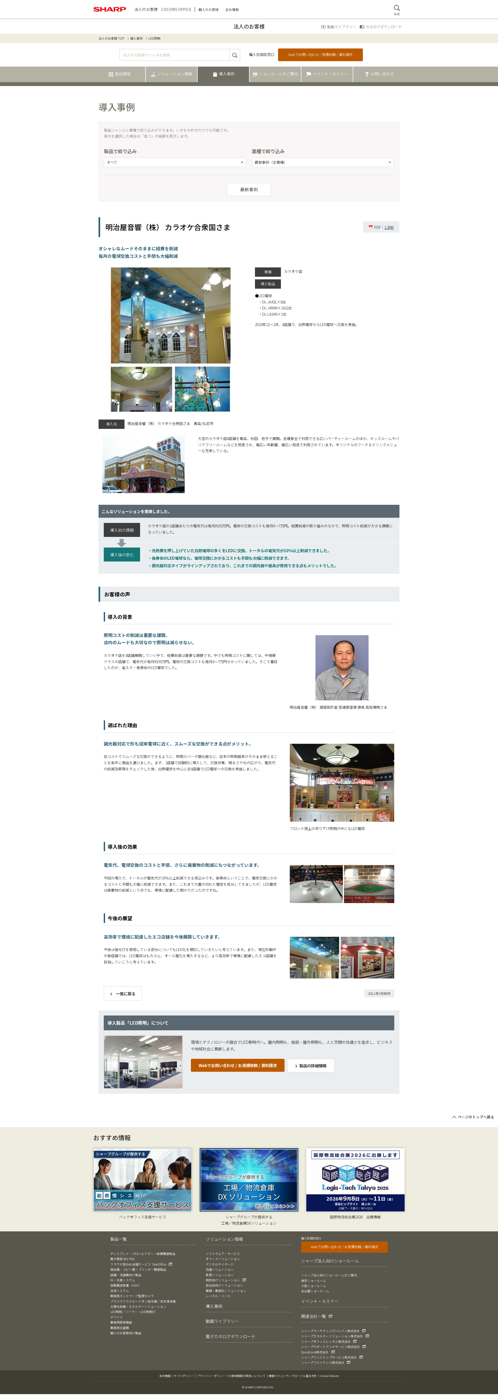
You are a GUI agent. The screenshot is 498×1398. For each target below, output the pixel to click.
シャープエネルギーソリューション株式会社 (332, 1336)
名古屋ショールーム (315, 1291)
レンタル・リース (218, 1296)
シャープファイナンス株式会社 (322, 1362)
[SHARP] (110, 9)
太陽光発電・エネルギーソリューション (138, 1306)
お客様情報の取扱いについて (247, 1376)
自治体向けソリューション (224, 1285)
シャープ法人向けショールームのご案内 (329, 1275)
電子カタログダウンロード (230, 1336)
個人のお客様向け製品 (125, 1333)
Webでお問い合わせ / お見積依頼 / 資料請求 (238, 1065)
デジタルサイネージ (220, 1264)
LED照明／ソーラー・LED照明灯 (132, 1311)
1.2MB (389, 227)
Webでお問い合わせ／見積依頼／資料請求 (320, 54)
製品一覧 (118, 1239)
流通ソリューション (220, 1269)
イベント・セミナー (319, 1301)
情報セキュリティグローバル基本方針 (293, 1376)
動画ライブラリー (341, 26)
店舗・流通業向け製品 (125, 1275)
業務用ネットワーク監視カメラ (132, 1296)
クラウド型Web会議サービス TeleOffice (138, 1264)
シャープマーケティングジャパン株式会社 (330, 1331)
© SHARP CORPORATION (257, 1387)
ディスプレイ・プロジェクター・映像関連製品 (142, 1253)
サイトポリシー (184, 1376)
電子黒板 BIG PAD (122, 1259)
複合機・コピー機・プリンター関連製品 (138, 1269)
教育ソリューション (220, 1275)
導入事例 (136, 38)
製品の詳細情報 (313, 1065)
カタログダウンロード (384, 26)
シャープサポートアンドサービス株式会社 (330, 1346)
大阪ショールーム (313, 1285)
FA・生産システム (122, 1280)
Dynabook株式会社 (315, 1352)
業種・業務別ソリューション (226, 1290)
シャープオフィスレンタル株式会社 (326, 1341)
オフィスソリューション (223, 1259)
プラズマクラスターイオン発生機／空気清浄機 (143, 1301)
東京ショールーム (313, 1280)
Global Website (329, 1376)
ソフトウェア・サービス (223, 1253)
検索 (397, 14)
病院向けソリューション (223, 1280)
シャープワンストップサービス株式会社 (329, 1357)
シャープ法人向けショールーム (330, 1261)
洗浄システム (119, 1290)
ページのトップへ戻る (476, 1116)
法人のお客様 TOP (111, 38)
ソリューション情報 (224, 1239)
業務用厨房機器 (121, 1322)
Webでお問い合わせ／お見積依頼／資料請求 (344, 1246)
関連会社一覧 (313, 1316)
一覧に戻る (125, 993)
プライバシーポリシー (211, 1376)
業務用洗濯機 (119, 1327)
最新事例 (249, 189)
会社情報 (165, 1376)
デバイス (116, 1317)
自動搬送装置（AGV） (125, 1285)
